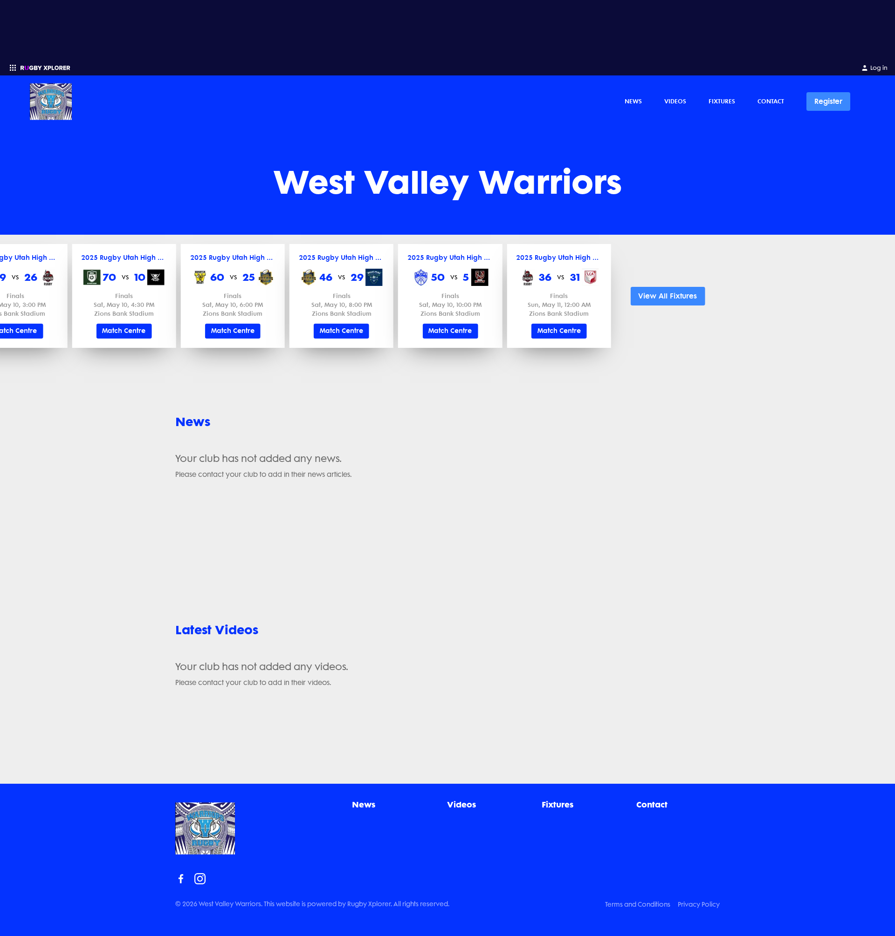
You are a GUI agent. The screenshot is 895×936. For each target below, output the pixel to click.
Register (828, 101)
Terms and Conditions (637, 904)
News (633, 101)
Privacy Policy (699, 904)
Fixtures (722, 101)
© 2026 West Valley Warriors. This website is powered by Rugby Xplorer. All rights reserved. (312, 904)
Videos (675, 101)
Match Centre (123, 331)
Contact (770, 101)
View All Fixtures (667, 296)
